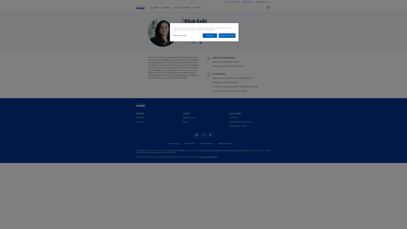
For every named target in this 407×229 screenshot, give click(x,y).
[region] (204, 32)
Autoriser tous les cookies (227, 35)
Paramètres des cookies (179, 35)
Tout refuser (209, 35)
